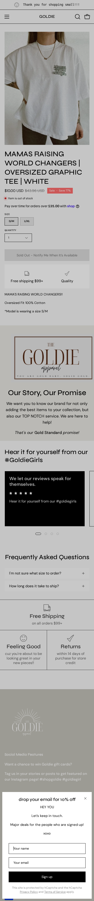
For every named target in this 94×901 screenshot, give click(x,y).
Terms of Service (55, 892)
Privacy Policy (29, 892)
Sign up (47, 877)
